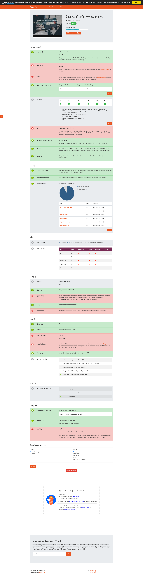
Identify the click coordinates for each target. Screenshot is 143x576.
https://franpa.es (64, 225)
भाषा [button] (110, 7)
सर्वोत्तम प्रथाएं (77, 455)
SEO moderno (63, 211)
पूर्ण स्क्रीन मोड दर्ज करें (71, 470)
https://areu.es (63, 218)
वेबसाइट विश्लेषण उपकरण (37, 7)
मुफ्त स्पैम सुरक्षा (104, 344)
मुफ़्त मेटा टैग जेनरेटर (105, 69)
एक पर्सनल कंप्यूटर (36, 452)
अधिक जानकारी (10, 4)
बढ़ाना (109, 93)
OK (136, 2)
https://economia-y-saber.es (67, 222)
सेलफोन (33, 453)
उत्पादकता (76, 452)
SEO (75, 457)
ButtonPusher (43, 572)
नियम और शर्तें (93, 572)
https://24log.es (64, 214)
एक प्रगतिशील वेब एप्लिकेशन (80, 459)
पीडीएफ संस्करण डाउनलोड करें (73, 33)
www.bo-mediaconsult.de (66, 207)
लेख (53, 7)
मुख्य (47, 7)
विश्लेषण (33, 466)
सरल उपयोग (76, 453)
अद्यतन (73, 23)
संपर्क (56, 7)
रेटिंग (50, 7)
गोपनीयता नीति (93, 570)
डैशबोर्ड (60, 7)
